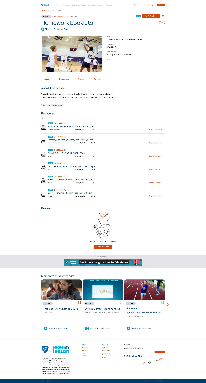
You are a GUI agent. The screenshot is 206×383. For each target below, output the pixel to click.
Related (97, 79)
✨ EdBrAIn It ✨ (109, 5)
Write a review (57, 16)
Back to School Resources (79, 5)
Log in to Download (155, 129)
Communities (106, 350)
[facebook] (124, 356)
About (47, 79)
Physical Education (115, 39)
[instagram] (127, 356)
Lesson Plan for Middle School (52, 105)
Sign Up (161, 5)
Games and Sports (134, 39)
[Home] (45, 4)
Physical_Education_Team (57, 29)
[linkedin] (130, 356)
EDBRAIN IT (59, 123)
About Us (85, 348)
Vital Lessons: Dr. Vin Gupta (95, 5)
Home (43, 11)
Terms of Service (149, 381)
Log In (152, 5)
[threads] (139, 356)
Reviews (81, 79)
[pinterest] (133, 356)
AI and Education (65, 5)
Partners (84, 350)
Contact (84, 355)
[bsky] (142, 356)
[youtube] (136, 356)
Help (83, 353)
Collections (105, 348)
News (104, 357)
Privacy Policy (160, 381)
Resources (64, 79)
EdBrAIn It (152, 16)
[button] (168, 305)
